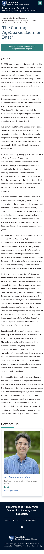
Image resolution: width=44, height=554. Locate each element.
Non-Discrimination (32, 544)
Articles (34, 20)
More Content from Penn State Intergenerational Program (23, 47)
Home (4, 18)
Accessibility (8, 546)
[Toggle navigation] (40, 3)
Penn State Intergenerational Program (15, 20)
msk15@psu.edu (11, 490)
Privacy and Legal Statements (14, 544)
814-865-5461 (29, 521)
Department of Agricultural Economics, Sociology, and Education (19, 9)
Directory (16, 520)
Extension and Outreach (17, 18)
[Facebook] (22, 527)
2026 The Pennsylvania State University (28, 546)
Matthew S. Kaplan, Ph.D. (17, 477)
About (7, 520)
